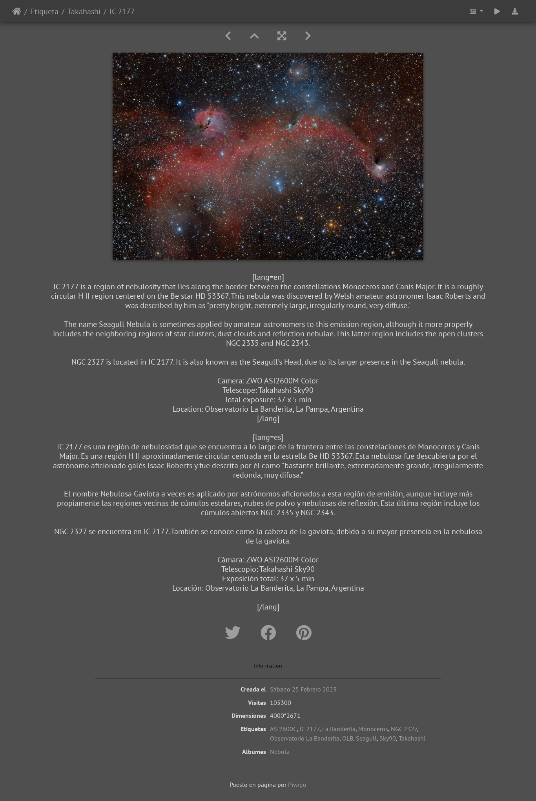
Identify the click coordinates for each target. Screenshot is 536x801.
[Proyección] (497, 11)
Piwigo (297, 784)
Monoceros (373, 729)
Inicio (16, 11)
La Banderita (339, 729)
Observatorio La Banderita (304, 738)
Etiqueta (44, 11)
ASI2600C (283, 729)
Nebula (280, 751)
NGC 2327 (404, 729)
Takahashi (83, 11)
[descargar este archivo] (515, 11)
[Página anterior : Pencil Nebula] (228, 35)
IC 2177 (309, 729)
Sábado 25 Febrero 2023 (303, 689)
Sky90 (387, 738)
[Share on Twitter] (235, 632)
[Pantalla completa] (281, 35)
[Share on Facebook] (270, 632)
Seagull (366, 738)
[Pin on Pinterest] (303, 632)
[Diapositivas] (254, 35)
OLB (347, 738)
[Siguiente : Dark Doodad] (308, 35)
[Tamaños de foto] (476, 11)
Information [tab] (268, 665)
